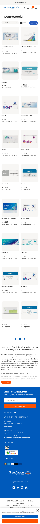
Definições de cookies (20, 516)
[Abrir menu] (36, 8)
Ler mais (6, 382)
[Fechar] (37, 510)
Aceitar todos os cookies (20, 521)
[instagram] (22, 487)
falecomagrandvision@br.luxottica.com (17, 438)
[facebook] (14, 487)
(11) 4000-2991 (9, 421)
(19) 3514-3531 (12, 431)
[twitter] (18, 487)
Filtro (31, 23)
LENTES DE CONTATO (12, 13)
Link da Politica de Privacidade (27, 512)
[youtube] (26, 487)
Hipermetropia (25, 13)
